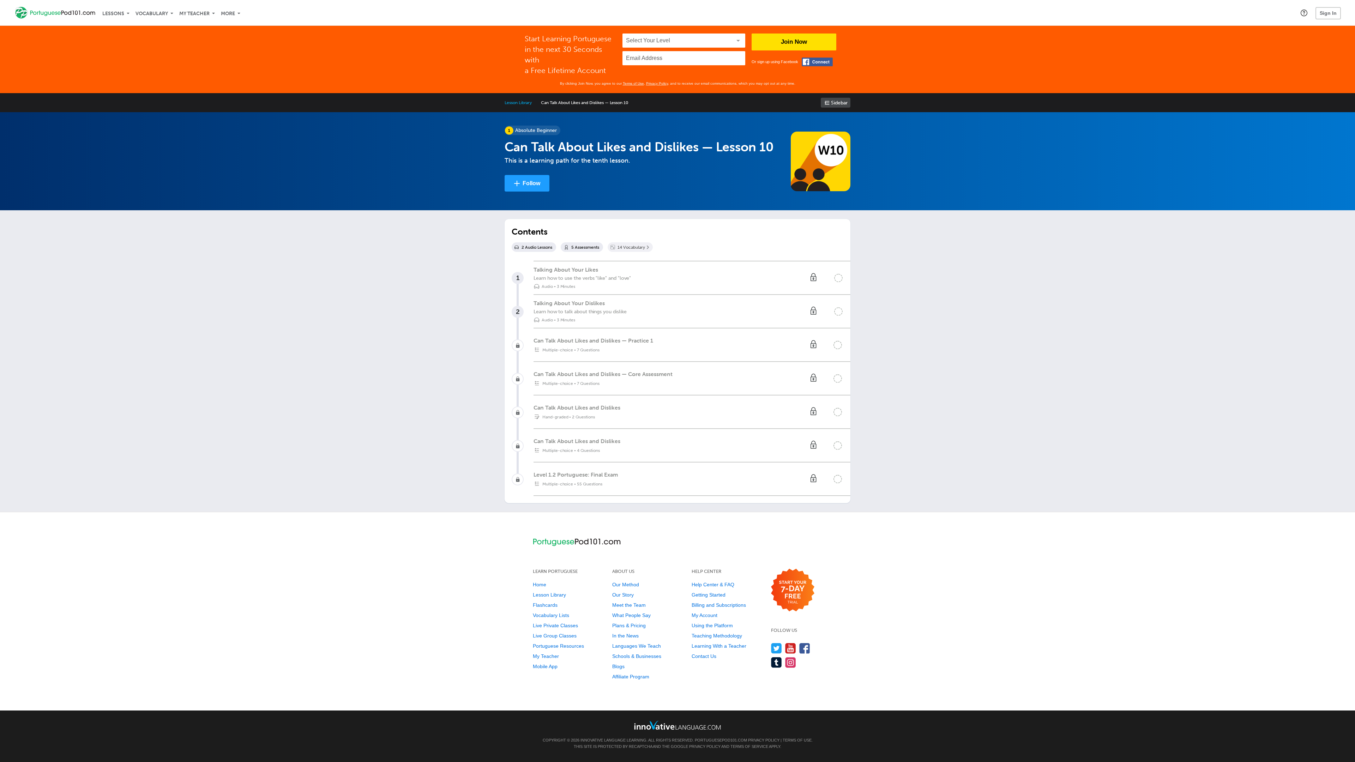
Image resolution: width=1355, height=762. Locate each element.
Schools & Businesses (636, 656)
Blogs (618, 666)
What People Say (631, 615)
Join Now (794, 41)
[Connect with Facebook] (817, 62)
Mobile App (545, 666)
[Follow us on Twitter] (776, 648)
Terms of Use (633, 83)
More (228, 14)
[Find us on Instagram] (790, 662)
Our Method (625, 584)
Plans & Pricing (629, 625)
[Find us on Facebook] (804, 648)
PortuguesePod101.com (721, 740)
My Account (704, 615)
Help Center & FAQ (713, 584)
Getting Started (708, 595)
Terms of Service (749, 746)
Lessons (113, 14)
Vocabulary (152, 14)
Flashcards (545, 605)
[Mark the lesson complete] (838, 278)
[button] (1304, 12)
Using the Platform (712, 625)
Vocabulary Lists (551, 615)
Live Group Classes (555, 636)
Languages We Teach (636, 646)
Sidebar (839, 103)
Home (539, 584)
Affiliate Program (630, 676)
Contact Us (704, 656)
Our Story (623, 595)
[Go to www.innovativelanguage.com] (677, 725)
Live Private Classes (555, 625)
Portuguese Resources (558, 646)
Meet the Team (629, 605)
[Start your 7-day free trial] (792, 590)
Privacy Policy (657, 83)
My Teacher (194, 14)
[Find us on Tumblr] (776, 662)
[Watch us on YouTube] (790, 648)
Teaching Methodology (717, 636)
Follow (531, 183)
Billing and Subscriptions (719, 605)
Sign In (1328, 13)
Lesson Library (518, 102)
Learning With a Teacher (719, 646)
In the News (625, 636)
